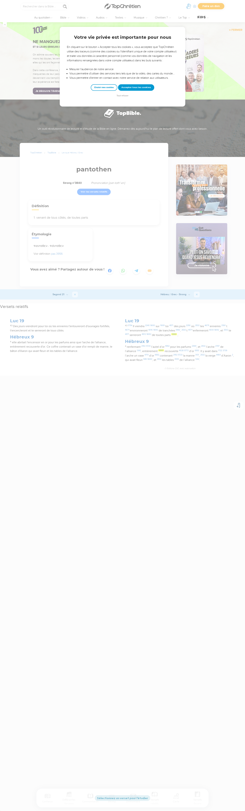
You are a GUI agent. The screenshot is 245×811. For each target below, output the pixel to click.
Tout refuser (122, 96)
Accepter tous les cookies (136, 87)
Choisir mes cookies (104, 87)
